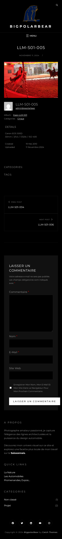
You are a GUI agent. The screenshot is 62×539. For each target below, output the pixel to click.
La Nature (9, 472)
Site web (15, 368)
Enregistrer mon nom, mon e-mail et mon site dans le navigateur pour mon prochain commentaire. (32, 388)
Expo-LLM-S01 (20, 115)
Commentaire (19, 292)
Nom (13, 336)
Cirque (20, 118)
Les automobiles (13, 476)
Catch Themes (49, 532)
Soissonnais (18, 453)
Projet (7, 505)
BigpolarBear (31, 26)
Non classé (10, 499)
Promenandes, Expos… (17, 480)
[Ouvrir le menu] (31, 36)
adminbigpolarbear (25, 108)
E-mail (14, 352)
